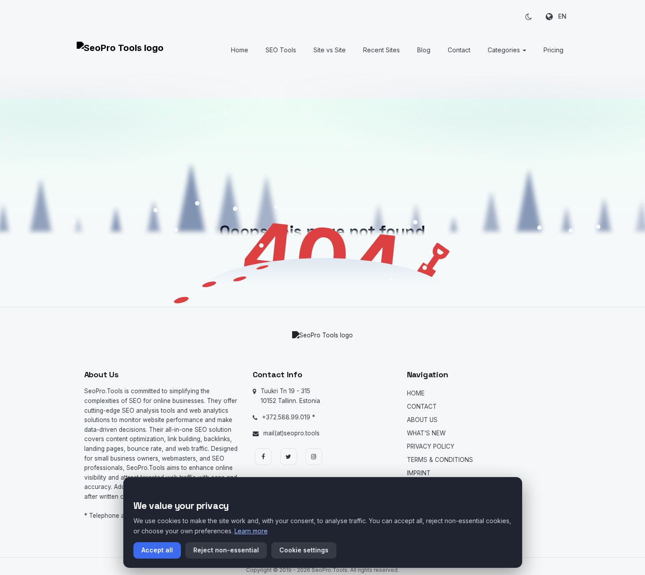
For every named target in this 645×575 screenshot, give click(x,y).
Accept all (157, 550)
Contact (459, 50)
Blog (423, 50)
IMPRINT (418, 473)
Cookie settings (303, 550)
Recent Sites (381, 50)
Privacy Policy (430, 446)
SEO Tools (281, 50)
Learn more (251, 531)
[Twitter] (288, 456)
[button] (529, 16)
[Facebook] (263, 456)
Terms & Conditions (440, 459)
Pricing (553, 50)
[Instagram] (313, 456)
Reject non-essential (226, 550)
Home (239, 50)
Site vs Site (329, 50)
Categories (505, 50)
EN (560, 16)
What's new (426, 433)
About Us (422, 419)
